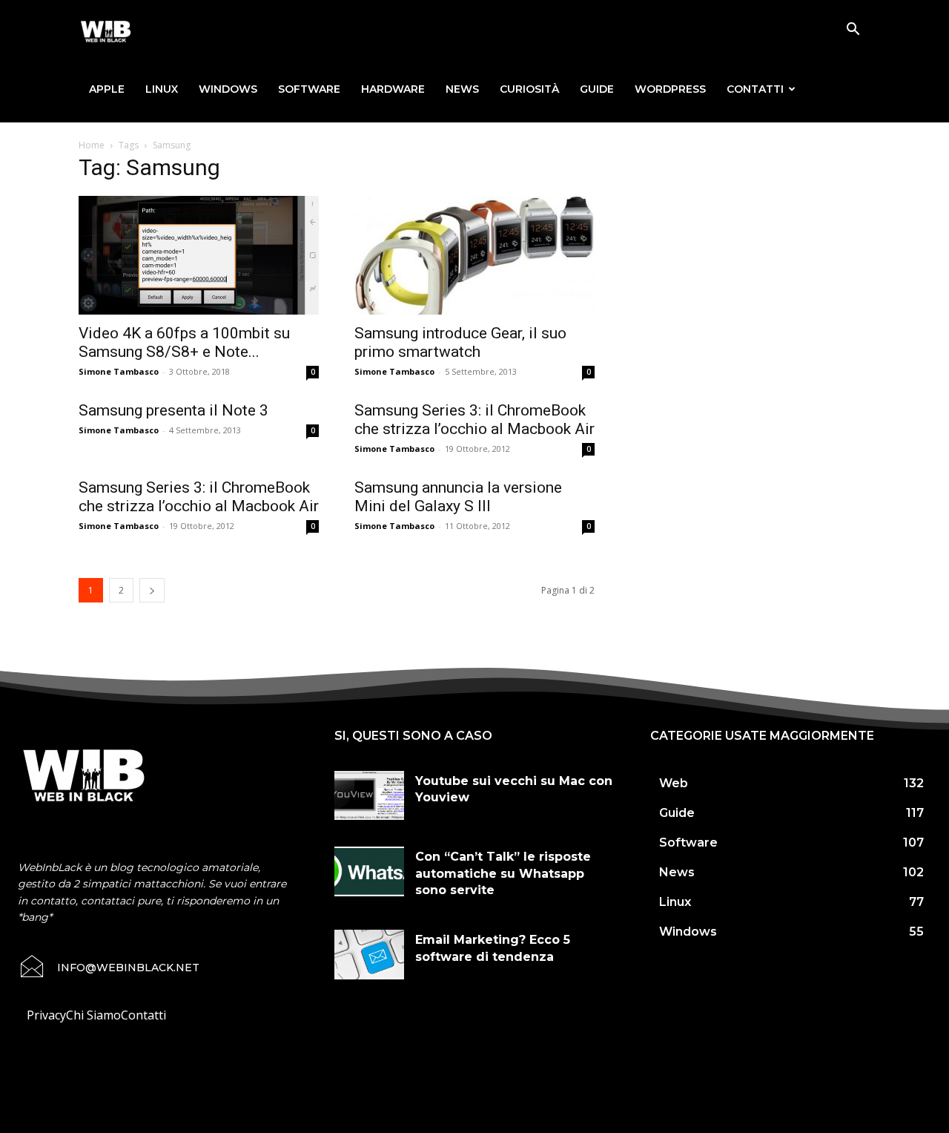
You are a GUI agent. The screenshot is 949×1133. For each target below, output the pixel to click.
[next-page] (152, 590)
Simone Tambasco (119, 371)
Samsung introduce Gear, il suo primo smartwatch (460, 342)
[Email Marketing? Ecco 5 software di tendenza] (369, 954)
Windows (228, 89)
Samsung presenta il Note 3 (173, 410)
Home (92, 145)
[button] (852, 30)
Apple (107, 89)
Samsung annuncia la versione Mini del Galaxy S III (458, 497)
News (462, 89)
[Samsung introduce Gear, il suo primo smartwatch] (474, 255)
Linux (161, 89)
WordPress (670, 89)
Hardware (393, 89)
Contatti (755, 89)
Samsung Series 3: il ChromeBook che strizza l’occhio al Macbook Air (474, 419)
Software (309, 89)
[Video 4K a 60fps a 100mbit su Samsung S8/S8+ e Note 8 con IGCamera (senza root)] (199, 255)
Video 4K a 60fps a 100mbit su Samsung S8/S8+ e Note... (184, 342)
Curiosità (529, 89)
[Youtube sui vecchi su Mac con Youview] (369, 795)
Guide (597, 89)
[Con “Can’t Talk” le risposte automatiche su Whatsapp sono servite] (369, 871)
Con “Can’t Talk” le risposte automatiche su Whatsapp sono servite (503, 873)
